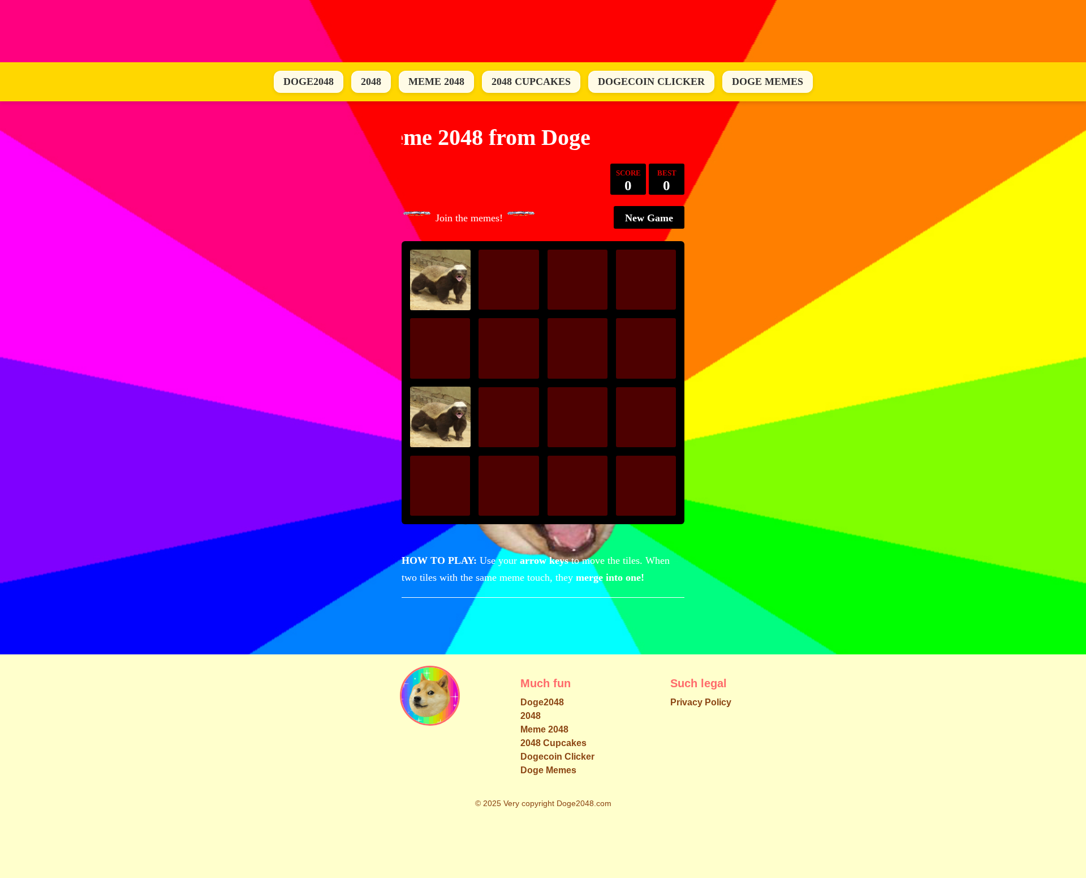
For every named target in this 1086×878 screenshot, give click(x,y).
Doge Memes (767, 81)
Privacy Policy (700, 702)
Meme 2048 (436, 81)
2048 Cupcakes (531, 81)
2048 (371, 81)
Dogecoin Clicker (651, 81)
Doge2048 (308, 81)
